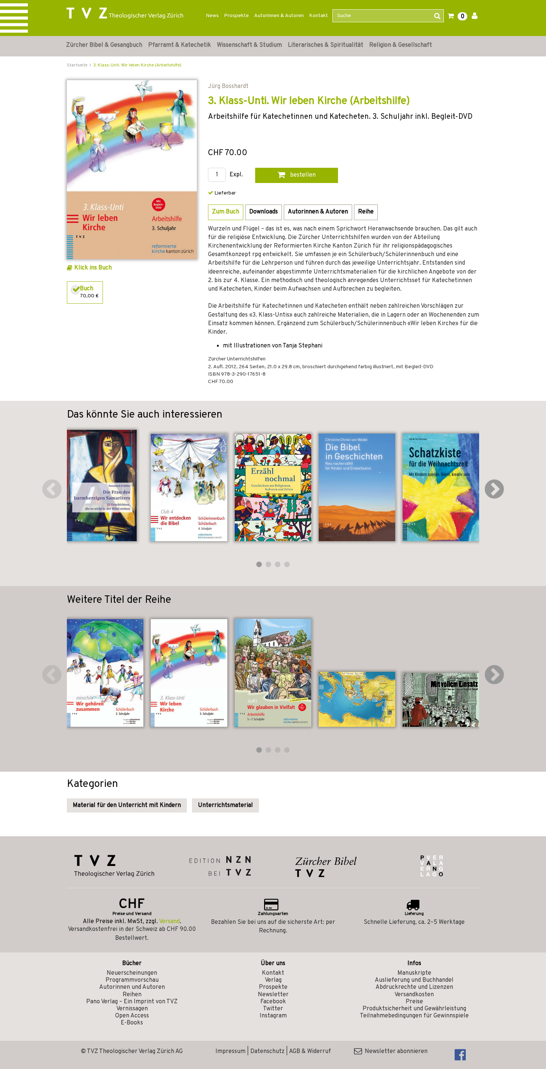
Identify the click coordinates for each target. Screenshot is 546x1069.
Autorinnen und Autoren (132, 987)
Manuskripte (414, 973)
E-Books (132, 1023)
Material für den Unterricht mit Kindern (127, 805)
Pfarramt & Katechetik (179, 45)
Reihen (132, 994)
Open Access (132, 1016)
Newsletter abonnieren (395, 1051)
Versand (169, 921)
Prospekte (236, 16)
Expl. (236, 175)
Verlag (273, 980)
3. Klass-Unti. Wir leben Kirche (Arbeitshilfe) (137, 65)
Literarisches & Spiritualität (325, 45)
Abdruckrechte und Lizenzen (414, 987)
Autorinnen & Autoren (279, 16)
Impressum (230, 1051)
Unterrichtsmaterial (225, 805)
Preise (414, 1002)
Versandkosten (414, 994)
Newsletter (273, 994)
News (212, 16)
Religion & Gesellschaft (400, 45)
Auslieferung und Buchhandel (414, 980)
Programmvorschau (132, 980)
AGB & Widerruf (310, 1051)
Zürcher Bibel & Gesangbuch (104, 45)
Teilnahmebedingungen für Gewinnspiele (414, 1016)
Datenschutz (267, 1051)
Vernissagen (132, 1009)
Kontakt (318, 16)
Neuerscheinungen (132, 973)
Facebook (273, 1002)
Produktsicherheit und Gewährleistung (414, 1009)
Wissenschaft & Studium (249, 45)
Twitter (273, 1009)
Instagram (273, 1016)
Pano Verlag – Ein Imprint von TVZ (132, 1002)
